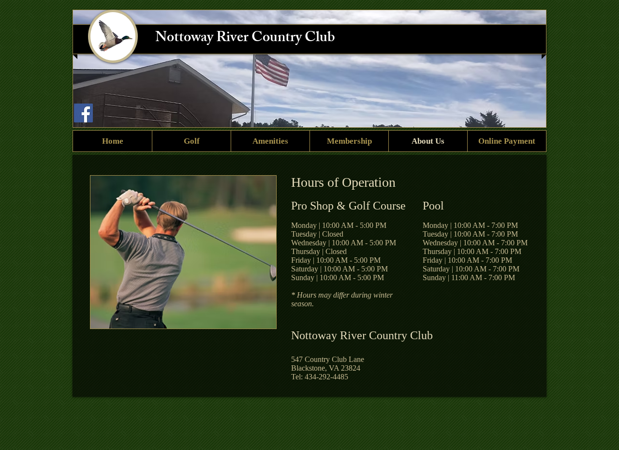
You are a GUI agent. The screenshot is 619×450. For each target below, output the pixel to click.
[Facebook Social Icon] (83, 113)
